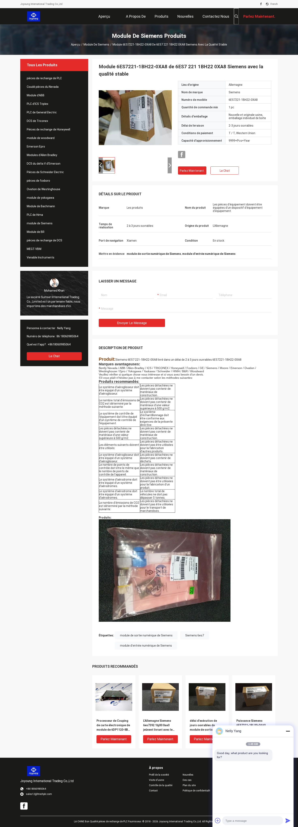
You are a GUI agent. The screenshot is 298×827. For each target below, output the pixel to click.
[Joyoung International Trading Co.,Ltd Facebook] (261, 4)
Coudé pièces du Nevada (43, 86)
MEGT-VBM (34, 249)
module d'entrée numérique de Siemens (146, 645)
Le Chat (54, 356)
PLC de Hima (35, 214)
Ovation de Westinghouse (43, 189)
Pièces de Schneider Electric (45, 172)
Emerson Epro (36, 146)
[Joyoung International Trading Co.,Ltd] (33, 16)
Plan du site (189, 785)
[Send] (288, 820)
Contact (153, 790)
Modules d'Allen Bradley (42, 155)
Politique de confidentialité (196, 790)
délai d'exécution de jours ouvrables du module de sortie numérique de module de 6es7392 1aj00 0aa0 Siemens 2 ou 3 (206, 725)
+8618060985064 (59, 344)
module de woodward (41, 138)
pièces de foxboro (38, 180)
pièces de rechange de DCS (44, 240)
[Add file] (218, 820)
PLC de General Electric (42, 112)
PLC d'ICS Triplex (37, 103)
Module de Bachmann (41, 206)
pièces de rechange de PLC (44, 78)
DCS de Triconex (37, 121)
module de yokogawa (40, 197)
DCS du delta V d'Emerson (43, 163)
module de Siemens (96, 44)
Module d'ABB (35, 95)
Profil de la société (159, 774)
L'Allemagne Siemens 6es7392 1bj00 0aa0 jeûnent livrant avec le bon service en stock (158, 725)
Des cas (187, 780)
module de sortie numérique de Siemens (146, 635)
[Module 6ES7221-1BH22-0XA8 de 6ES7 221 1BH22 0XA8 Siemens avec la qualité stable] (135, 117)
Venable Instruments (40, 257)
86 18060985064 (67, 336)
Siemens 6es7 (194, 635)
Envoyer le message (132, 323)
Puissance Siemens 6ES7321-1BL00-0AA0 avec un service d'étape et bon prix (252, 725)
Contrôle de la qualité (160, 785)
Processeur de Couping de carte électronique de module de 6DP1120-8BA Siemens (113, 725)
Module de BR (35, 231)
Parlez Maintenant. (192, 170)
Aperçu (75, 44)
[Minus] (287, 731)
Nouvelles (188, 774)
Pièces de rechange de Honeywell (48, 129)
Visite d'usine (156, 780)
